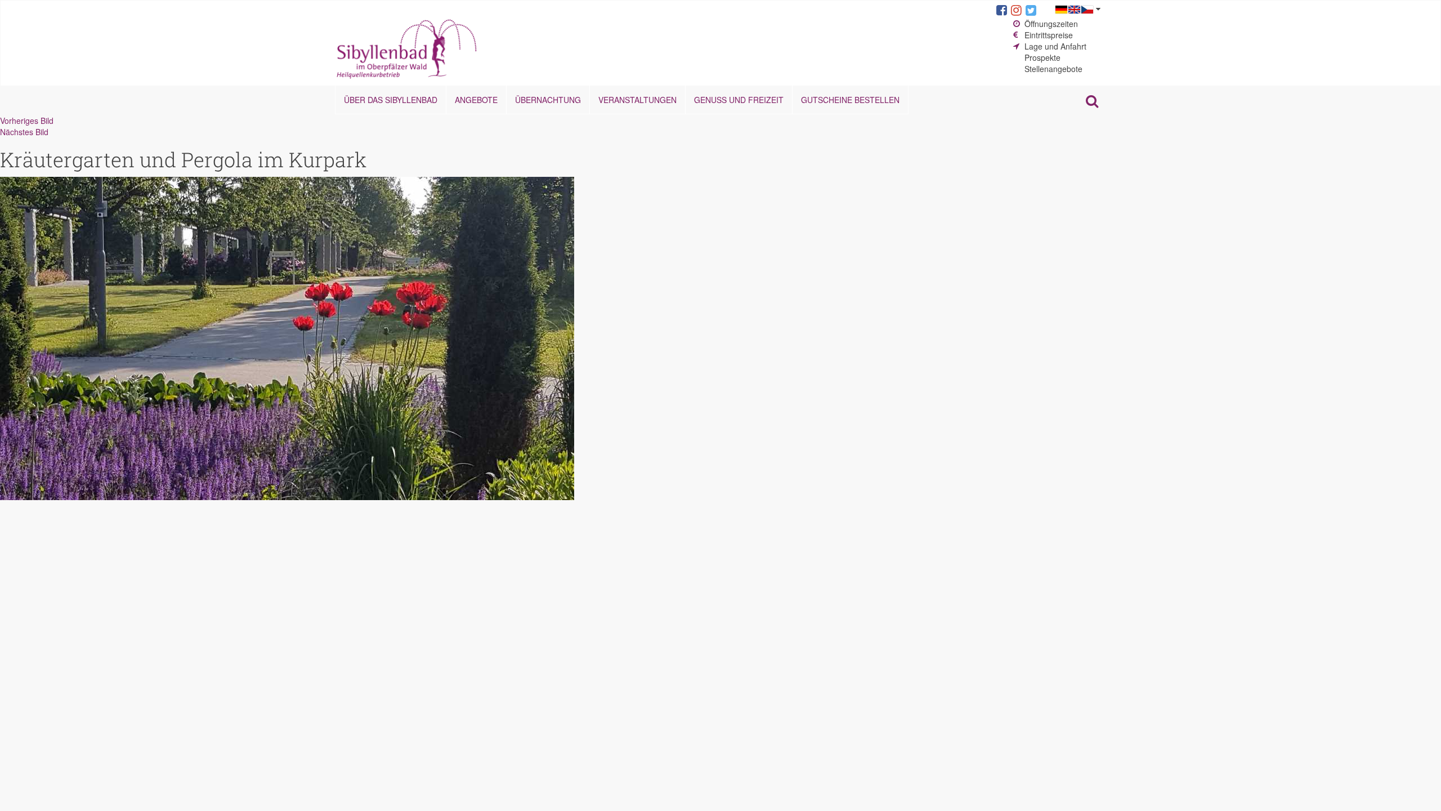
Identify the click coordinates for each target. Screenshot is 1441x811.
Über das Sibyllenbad (390, 99)
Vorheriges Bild (26, 120)
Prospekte (1042, 57)
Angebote (476, 99)
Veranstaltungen (637, 99)
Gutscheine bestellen (850, 99)
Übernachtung (548, 99)
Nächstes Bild (24, 131)
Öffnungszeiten (1051, 23)
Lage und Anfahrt (1055, 46)
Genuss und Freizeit (739, 99)
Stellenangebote (1053, 68)
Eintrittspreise (1048, 35)
